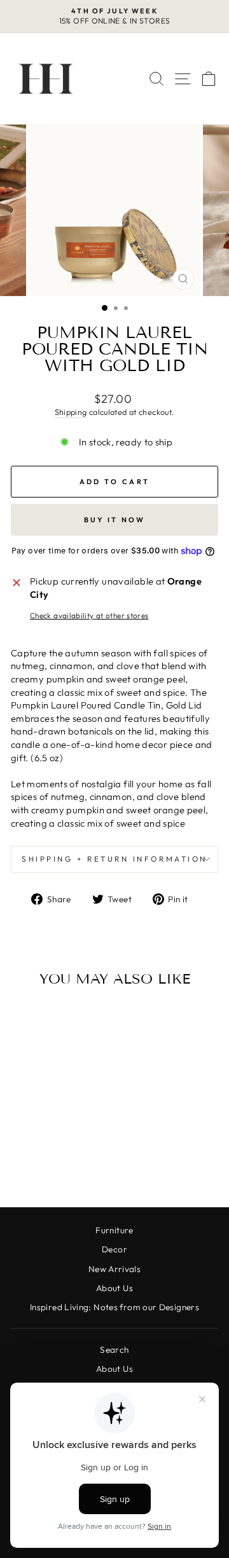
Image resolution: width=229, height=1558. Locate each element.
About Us (114, 1288)
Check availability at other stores (89, 615)
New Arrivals (114, 1269)
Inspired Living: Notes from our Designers (114, 1307)
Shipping (71, 412)
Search (114, 1349)
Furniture (114, 1230)
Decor (114, 1249)
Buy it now (115, 519)
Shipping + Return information (114, 859)
